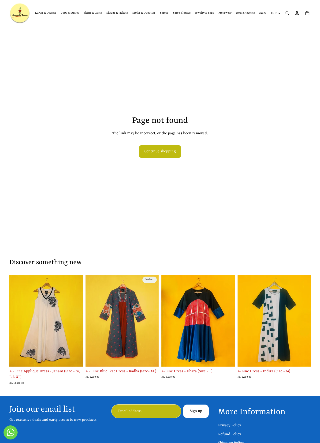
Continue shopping (160, 151)
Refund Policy (229, 434)
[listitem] (262, 13)
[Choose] (75, 359)
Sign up (196, 411)
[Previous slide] (16, 320)
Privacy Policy (229, 425)
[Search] (287, 13)
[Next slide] (76, 320)
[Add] (227, 359)
